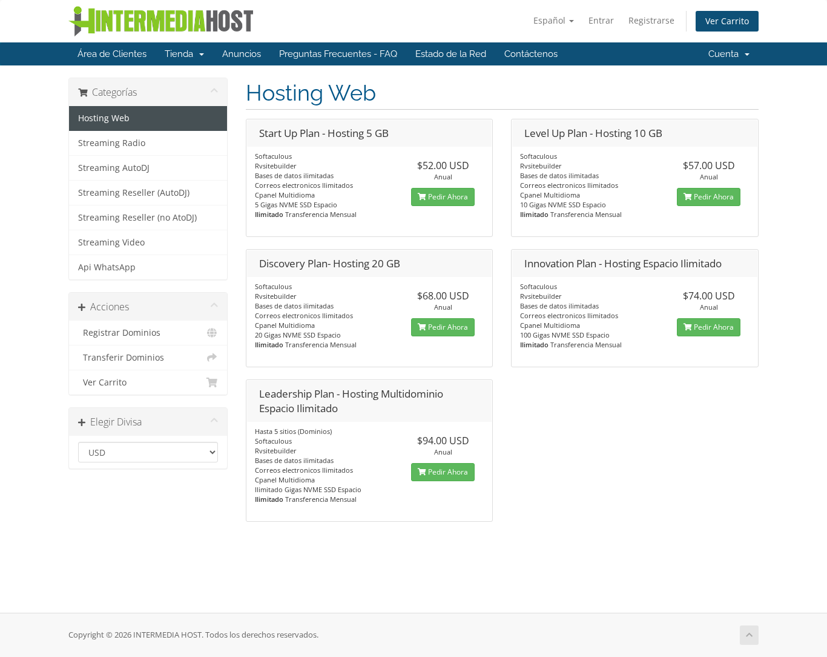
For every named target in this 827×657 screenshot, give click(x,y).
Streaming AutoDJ (114, 167)
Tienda (181, 53)
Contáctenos (531, 53)
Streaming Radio (111, 143)
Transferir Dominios (121, 357)
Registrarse (651, 20)
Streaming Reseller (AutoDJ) (133, 192)
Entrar (601, 20)
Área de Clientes (112, 53)
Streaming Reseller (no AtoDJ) (137, 217)
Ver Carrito (727, 21)
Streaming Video (111, 242)
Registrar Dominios (119, 332)
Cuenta (725, 53)
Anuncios (241, 53)
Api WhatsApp (107, 267)
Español (550, 20)
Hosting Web (104, 118)
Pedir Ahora (447, 197)
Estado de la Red (450, 53)
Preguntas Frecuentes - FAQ (338, 53)
